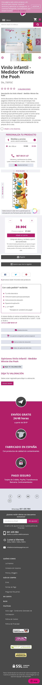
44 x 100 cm (12, 146)
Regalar (22, 257)
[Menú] (3, 20)
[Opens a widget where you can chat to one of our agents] (34, 681)
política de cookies (19, 11)
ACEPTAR (36, 6)
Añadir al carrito (21, 235)
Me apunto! (33, 521)
